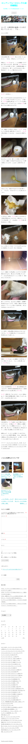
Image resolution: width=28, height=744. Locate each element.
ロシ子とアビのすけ (5, 703)
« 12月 (2, 638)
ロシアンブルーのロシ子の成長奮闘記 (14, 4)
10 (16, 630)
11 (20, 630)
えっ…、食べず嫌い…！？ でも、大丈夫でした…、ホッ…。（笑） (6, 476)
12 (23, 630)
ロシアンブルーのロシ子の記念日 (8, 696)
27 (1, 636)
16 (12, 632)
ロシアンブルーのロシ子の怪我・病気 (9, 686)
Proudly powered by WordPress (7, 741)
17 (16, 632)
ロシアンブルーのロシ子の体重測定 (9, 679)
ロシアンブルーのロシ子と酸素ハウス (9, 662)
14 (5, 632)
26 (23, 634)
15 (9, 632)
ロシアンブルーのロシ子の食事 (8, 698)
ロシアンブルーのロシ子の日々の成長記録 (10, 688)
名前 (3, 533)
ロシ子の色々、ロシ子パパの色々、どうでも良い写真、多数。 (7, 501)
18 (20, 632)
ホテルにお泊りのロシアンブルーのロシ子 (10, 653)
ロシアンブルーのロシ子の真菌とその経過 (10, 694)
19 (23, 632)
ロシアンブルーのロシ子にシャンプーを (10, 666)
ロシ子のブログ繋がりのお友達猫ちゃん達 (10, 707)
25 (20, 634)
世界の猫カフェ (4, 714)
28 (5, 636)
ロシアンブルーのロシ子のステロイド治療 (10, 675)
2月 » (24, 638)
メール (3, 539)
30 (12, 636)
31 (16, 636)
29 (9, 636)
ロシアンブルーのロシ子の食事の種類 (9, 699)
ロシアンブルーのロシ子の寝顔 (8, 684)
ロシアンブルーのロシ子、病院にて (9, 660)
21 (5, 634)
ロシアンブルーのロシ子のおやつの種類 (10, 669)
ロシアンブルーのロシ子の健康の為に (9, 681)
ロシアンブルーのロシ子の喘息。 (8, 683)
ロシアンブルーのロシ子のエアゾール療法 (10, 673)
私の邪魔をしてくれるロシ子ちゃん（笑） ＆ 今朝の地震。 (18, 476)
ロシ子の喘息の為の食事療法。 (8, 709)
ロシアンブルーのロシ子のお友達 (8, 671)
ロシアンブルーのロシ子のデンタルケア (10, 677)
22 (9, 634)
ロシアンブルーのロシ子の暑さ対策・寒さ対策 (11, 690)
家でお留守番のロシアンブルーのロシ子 (10, 720)
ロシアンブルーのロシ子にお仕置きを (9, 664)
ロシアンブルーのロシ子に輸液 (8, 668)
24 (16, 634)
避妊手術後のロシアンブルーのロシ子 (9, 729)
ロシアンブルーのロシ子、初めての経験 (10, 658)
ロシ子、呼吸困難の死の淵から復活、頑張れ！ (11, 701)
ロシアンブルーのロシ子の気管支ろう (9, 692)
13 (1, 632)
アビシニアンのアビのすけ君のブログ (12, 569)
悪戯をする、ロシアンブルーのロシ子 (9, 722)
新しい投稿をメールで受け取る (8, 557)
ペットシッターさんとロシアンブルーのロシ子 (11, 651)
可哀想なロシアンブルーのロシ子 (15, 446)
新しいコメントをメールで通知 (8, 553)
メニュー (14, 12)
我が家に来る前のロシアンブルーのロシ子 (10, 724)
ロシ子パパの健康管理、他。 (7, 713)
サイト (2, 545)
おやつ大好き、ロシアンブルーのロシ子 (10, 647)
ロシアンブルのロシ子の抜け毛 (8, 654)
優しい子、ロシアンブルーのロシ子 (9, 716)
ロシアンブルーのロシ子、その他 (14, 442)
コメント (4, 516)
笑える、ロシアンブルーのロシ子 (8, 728)
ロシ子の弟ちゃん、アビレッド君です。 (10, 711)
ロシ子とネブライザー (6, 705)
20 (1, 634)
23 (12, 634)
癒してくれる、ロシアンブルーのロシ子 (10, 726)
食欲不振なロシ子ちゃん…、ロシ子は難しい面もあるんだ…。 (6, 492)
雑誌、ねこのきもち (5, 731)
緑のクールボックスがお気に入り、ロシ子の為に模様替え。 (21, 501)
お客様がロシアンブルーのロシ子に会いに (10, 649)
